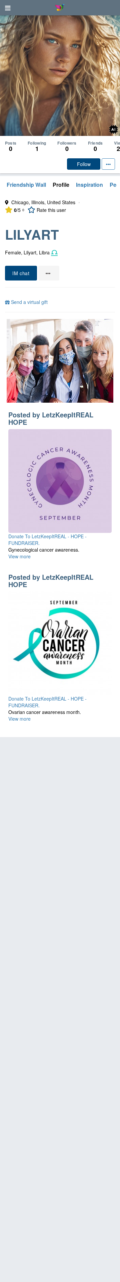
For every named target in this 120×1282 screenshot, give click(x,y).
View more (19, 556)
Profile (61, 184)
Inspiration (89, 184)
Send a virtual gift (29, 302)
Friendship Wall (26, 184)
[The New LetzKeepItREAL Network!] (60, 361)
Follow (84, 164)
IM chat (21, 273)
